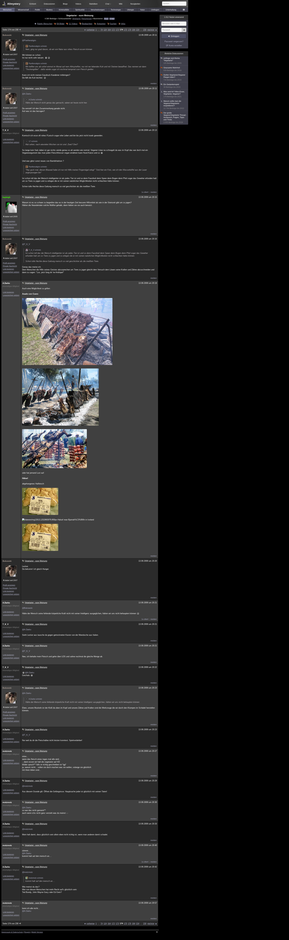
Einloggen (175, 36)
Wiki (120, 4)
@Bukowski (27, 608)
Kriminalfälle (64, 10)
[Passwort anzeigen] (184, 31)
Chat (108, 4)
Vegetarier (76, 19)
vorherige (91, 30)
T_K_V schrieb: (35, 250)
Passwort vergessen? (174, 41)
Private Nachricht (10, 62)
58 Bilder (60, 24)
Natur (142, 10)
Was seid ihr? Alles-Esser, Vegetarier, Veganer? (174, 94)
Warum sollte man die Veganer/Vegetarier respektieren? (173, 104)
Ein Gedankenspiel (171, 85)
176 (129, 30)
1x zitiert (144, 192)
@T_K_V (26, 244)
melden (154, 83)
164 (109, 30)
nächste (150, 30)
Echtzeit (33, 4)
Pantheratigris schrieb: (38, 46)
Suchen (113, 24)
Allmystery (13, 3)
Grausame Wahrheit (172, 69)
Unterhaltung (171, 10)
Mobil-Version (37, 932)
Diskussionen (49, 4)
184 (133, 30)
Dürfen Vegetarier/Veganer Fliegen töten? (174, 77)
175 (125, 30)
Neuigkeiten (135, 4)
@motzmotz (27, 786)
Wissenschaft (23, 10)
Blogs (65, 4)
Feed (106, 19)
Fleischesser (86, 19)
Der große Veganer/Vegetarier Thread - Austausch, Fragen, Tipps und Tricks (175, 117)
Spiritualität (79, 10)
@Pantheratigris (29, 40)
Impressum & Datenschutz (12, 932)
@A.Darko (26, 94)
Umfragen (155, 10)
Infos (123, 24)
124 (105, 30)
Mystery (49, 10)
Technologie (116, 10)
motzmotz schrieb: (36, 878)
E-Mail (112, 19)
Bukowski (7, 35)
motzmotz (7, 751)
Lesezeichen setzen (11, 68)
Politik (37, 10)
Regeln (27, 932)
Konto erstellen (175, 45)
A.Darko (6, 283)
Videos (78, 4)
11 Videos (73, 24)
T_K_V (6, 130)
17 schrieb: (33, 141)
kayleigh (6, 197)
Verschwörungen (98, 10)
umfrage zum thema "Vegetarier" (172, 60)
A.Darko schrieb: (35, 100)
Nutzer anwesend (174, 17)
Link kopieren (8, 65)
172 (113, 30)
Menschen (7, 10)
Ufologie (130, 10)
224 (137, 30)
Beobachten (87, 24)
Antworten (101, 24)
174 (121, 30)
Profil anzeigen (9, 59)
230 (144, 30)
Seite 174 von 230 (10, 30)
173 (117, 30)
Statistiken (93, 4)
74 (102, 30)
